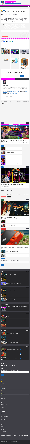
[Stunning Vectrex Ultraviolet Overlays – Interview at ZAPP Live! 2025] (3, 163)
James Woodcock (4, 14)
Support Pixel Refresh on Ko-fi (4, 416)
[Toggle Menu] (1, 6)
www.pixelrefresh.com (24, 94)
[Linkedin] (7, 96)
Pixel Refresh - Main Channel (4, 404)
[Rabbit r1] (3, 354)
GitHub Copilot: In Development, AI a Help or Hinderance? (12, 251)
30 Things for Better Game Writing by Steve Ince (11, 152)
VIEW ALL (27, 271)
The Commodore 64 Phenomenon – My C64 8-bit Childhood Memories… (13, 156)
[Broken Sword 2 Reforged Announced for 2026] (15, 208)
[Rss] (11, 96)
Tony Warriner (2, 429)
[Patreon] (6, 96)
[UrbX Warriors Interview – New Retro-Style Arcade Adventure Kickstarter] (3, 160)
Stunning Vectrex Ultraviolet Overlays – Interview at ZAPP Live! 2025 (13, 163)
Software (11, 15)
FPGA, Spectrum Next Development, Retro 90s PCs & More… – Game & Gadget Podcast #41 (16, 320)
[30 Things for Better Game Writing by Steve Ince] (3, 152)
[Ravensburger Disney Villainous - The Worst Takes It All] (3, 349)
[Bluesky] (5, 96)
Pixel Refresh (10, 2)
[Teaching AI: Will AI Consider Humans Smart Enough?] (3, 255)
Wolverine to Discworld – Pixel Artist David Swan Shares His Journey (13, 221)
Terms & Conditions (3, 419)
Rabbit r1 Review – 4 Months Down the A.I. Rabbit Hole (9, 246)
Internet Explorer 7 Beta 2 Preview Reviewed (23, 101)
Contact (1, 413)
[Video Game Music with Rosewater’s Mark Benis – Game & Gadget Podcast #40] (3, 325)
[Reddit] (10, 96)
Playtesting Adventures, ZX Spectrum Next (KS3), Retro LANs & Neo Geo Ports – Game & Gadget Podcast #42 (14, 141)
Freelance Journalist (16, 441)
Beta (2, 15)
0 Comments (17, 14)
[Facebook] (9, 96)
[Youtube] (2, 96)
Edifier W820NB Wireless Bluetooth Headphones (12, 358)
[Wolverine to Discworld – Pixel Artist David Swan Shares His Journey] (3, 148)
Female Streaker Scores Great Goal (6, 101)
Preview (9, 15)
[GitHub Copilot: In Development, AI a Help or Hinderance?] (3, 251)
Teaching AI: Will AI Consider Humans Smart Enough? (11, 255)
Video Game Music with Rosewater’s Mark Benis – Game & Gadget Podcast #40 (14, 325)
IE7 (3, 15)
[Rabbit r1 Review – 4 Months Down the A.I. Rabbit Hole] (15, 237)
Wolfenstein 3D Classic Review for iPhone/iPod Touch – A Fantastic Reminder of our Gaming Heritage (17, 433)
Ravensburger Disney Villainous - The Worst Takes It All (12, 349)
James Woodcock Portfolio (13, 93)
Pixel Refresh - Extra (3, 407)
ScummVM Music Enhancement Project (14, 91)
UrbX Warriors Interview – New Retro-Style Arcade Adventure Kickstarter (12, 184)
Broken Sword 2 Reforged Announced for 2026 (8, 217)
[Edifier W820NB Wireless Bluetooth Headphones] (3, 358)
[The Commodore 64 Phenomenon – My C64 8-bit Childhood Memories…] (3, 156)
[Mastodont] (4, 96)
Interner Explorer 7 (6, 15)
